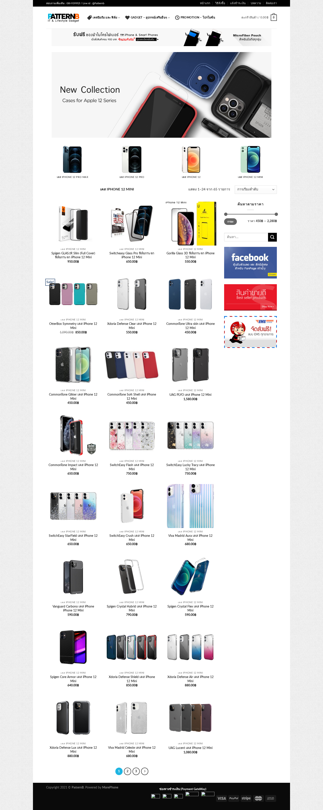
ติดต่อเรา (271, 3)
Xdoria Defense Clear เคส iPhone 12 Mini (131, 326)
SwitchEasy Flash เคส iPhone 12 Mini (132, 467)
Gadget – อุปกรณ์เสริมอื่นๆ (149, 17)
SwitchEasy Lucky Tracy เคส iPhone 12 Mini (190, 467)
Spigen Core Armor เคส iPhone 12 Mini (73, 679)
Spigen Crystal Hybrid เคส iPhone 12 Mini (132, 608)
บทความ (256, 3)
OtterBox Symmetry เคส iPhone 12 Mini (73, 326)
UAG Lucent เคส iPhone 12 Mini (190, 748)
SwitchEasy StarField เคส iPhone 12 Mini (73, 538)
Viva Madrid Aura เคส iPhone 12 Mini (190, 538)
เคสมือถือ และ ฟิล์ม (105, 17)
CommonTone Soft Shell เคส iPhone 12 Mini (131, 396)
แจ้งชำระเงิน (238, 3)
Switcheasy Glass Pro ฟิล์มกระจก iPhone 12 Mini (131, 255)
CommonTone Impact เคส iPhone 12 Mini (73, 467)
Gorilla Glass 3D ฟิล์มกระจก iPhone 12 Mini (190, 255)
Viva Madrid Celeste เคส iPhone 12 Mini (132, 750)
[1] (161, 134)
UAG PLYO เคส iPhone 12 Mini (190, 394)
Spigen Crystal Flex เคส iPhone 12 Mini (190, 608)
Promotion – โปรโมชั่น (198, 17)
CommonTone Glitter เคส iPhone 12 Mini (73, 396)
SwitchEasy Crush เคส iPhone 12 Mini (131, 538)
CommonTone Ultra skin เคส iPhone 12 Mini (190, 326)
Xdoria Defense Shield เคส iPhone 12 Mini (132, 679)
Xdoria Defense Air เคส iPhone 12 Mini (190, 679)
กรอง (230, 221)
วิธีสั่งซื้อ (220, 3)
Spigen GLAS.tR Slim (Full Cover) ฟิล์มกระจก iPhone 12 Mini (73, 255)
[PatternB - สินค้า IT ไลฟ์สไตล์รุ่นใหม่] (63, 17)
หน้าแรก (205, 3)
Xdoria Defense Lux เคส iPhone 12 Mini (73, 750)
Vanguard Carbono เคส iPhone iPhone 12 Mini (73, 608)
